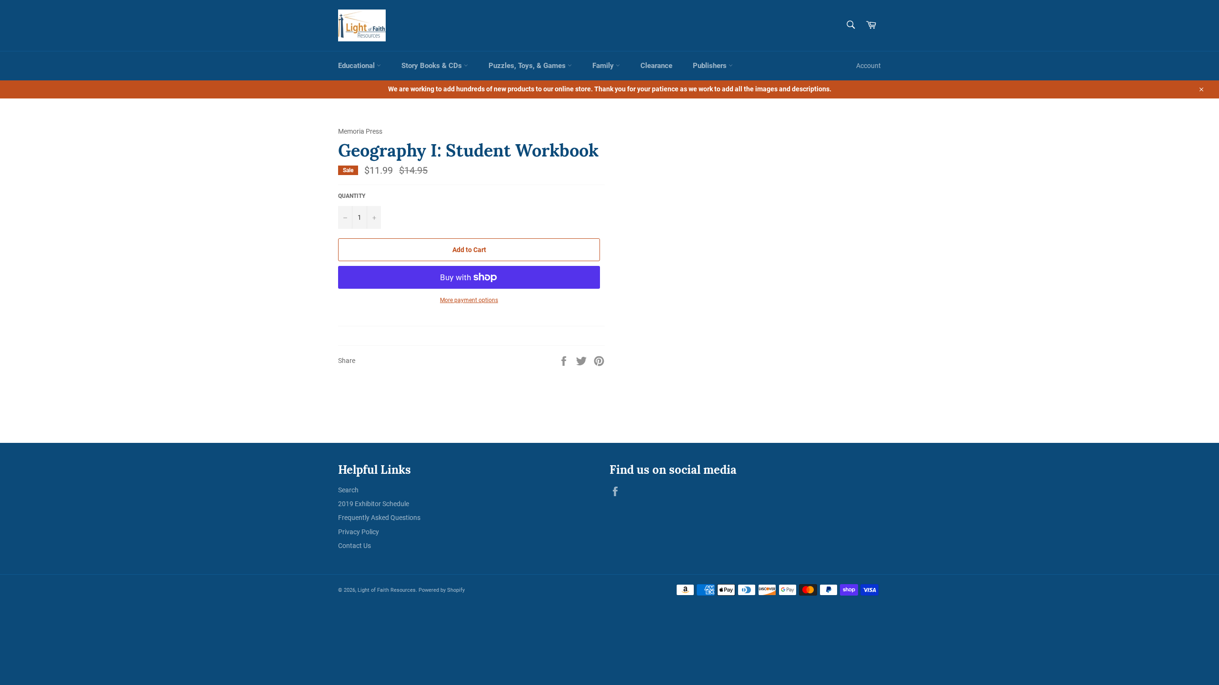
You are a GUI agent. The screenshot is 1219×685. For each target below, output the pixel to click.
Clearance (656, 65)
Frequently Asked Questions (379, 517)
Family (604, 65)
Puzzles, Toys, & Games (528, 65)
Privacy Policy (358, 532)
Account (868, 65)
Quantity (351, 196)
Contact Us (354, 545)
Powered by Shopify (442, 590)
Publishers (711, 65)
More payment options (469, 300)
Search (348, 490)
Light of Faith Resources (387, 590)
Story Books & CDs (432, 65)
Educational (357, 65)
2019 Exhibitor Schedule (373, 504)
